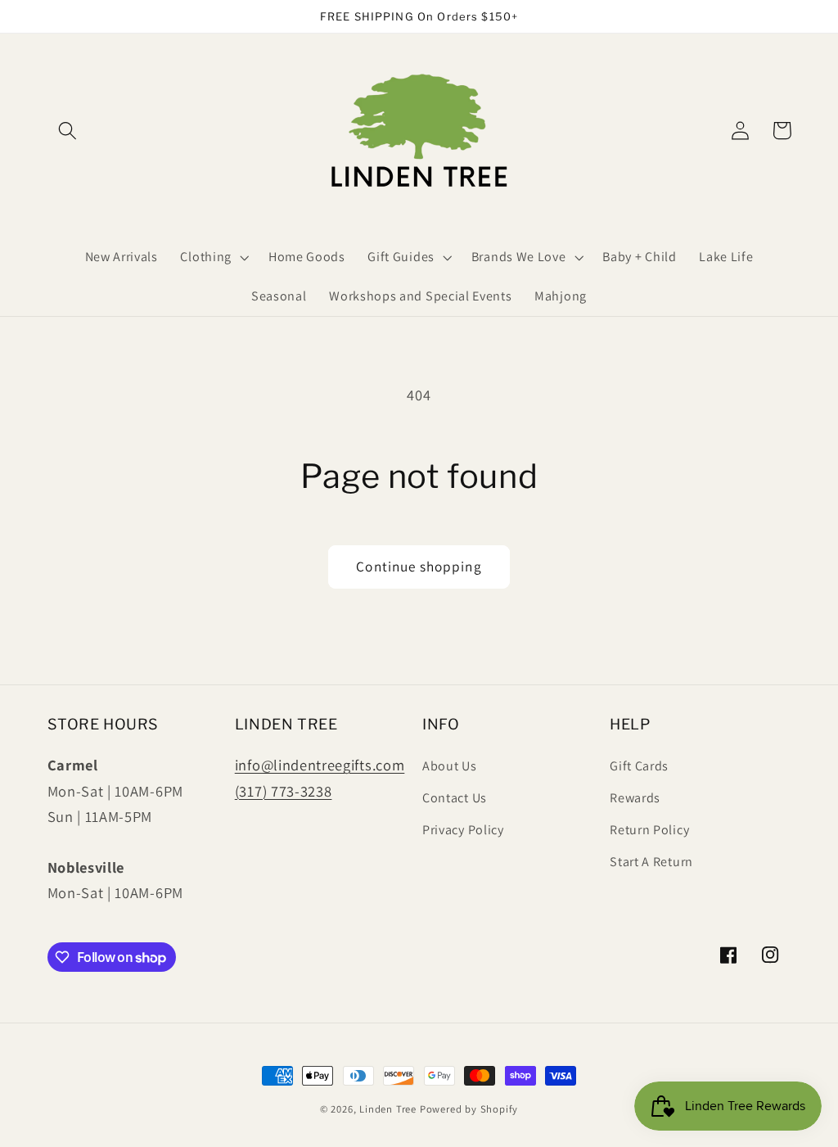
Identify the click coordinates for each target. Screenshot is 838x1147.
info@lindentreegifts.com (320, 764)
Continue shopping (419, 566)
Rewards (635, 797)
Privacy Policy (463, 829)
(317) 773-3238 (283, 791)
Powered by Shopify (469, 1109)
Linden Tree (388, 1109)
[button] (68, 130)
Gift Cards (639, 765)
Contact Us (454, 797)
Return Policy (649, 829)
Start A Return (651, 861)
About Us (449, 765)
